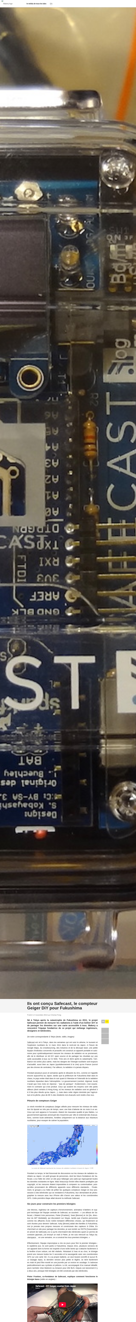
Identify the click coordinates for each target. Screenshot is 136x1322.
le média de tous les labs (36, 4)
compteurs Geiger (52, 1107)
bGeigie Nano (36, 1260)
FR (107, 1021)
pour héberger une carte (67, 1179)
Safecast (31, 1042)
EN (103, 1021)
